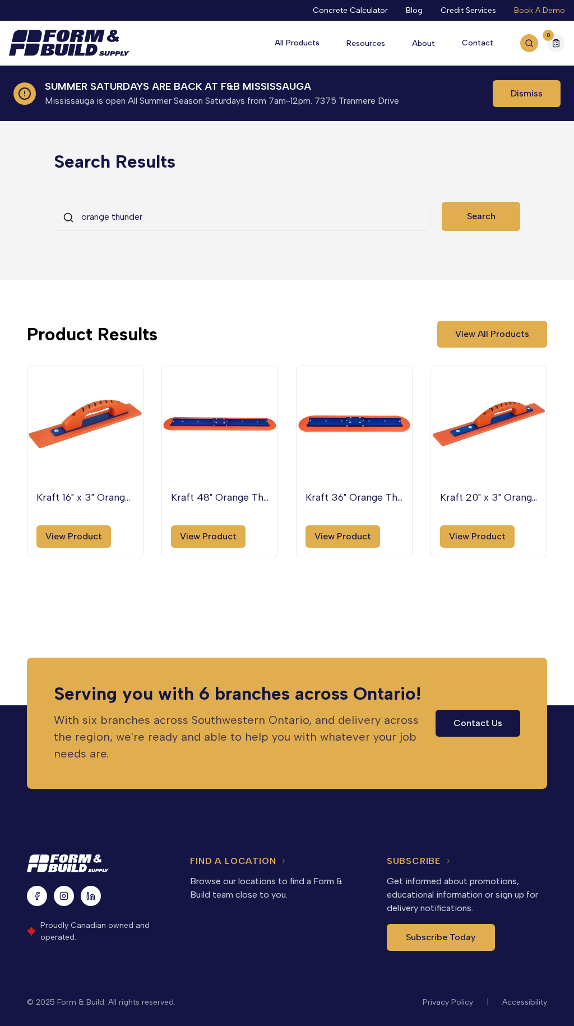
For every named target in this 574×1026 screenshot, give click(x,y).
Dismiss (527, 93)
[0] (556, 44)
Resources (365, 43)
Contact (477, 43)
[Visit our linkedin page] (91, 896)
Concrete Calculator (350, 10)
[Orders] (556, 43)
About (423, 43)
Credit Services (468, 10)
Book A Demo (539, 10)
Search (481, 216)
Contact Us (477, 723)
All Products (297, 43)
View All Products (492, 334)
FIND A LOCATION (233, 861)
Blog (414, 10)
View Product (73, 536)
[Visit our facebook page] (37, 896)
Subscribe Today (440, 937)
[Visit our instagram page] (64, 896)
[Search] (529, 43)
